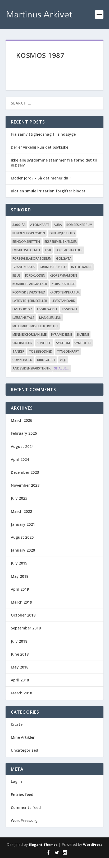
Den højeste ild (62, 233)
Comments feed (26, 807)
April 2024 (20, 459)
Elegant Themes (43, 844)
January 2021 (23, 524)
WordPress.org (24, 820)
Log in (16, 781)
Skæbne (82, 334)
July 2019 (19, 563)
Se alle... (61, 368)
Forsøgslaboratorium (32, 258)
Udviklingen (22, 360)
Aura (58, 224)
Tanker (18, 351)
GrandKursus (23, 267)
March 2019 (21, 602)
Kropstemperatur (65, 292)
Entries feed (22, 794)
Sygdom (63, 343)
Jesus (16, 275)
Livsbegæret (47, 309)
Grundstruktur (53, 267)
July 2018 (19, 641)
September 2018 (26, 628)
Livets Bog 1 (22, 309)
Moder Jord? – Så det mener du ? (41, 178)
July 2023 (19, 498)
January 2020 (23, 550)
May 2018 (19, 667)
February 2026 (24, 433)
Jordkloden (35, 275)
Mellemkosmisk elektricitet (35, 326)
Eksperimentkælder (60, 241)
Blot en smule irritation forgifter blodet (48, 190)
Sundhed (44, 343)
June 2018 (20, 654)
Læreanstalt (23, 317)
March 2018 (21, 692)
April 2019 (20, 589)
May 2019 (19, 576)
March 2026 (21, 420)
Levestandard (63, 300)
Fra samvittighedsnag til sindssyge (43, 134)
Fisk (48, 250)
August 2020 (22, 537)
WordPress (92, 844)
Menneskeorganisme (29, 334)
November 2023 (25, 485)
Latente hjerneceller (29, 300)
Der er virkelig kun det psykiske (39, 147)
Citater (17, 724)
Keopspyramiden (63, 275)
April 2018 (20, 679)
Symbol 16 (82, 343)
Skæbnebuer (22, 343)
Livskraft (70, 309)
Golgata (63, 258)
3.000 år (19, 224)
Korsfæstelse (63, 284)
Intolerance (81, 267)
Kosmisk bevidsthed (28, 292)
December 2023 (25, 472)
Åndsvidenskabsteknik (31, 368)
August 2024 (22, 446)
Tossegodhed (40, 351)
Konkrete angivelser (29, 284)
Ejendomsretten (26, 241)
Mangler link (50, 317)
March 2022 (21, 511)
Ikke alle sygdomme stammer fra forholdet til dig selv (54, 162)
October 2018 (23, 615)
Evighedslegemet (26, 250)
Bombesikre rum (79, 224)
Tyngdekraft (68, 351)
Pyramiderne (61, 334)
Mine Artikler (23, 737)
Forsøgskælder (69, 250)
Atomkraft (39, 224)
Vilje (63, 360)
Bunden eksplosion (28, 233)
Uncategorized (24, 750)
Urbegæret (46, 360)
